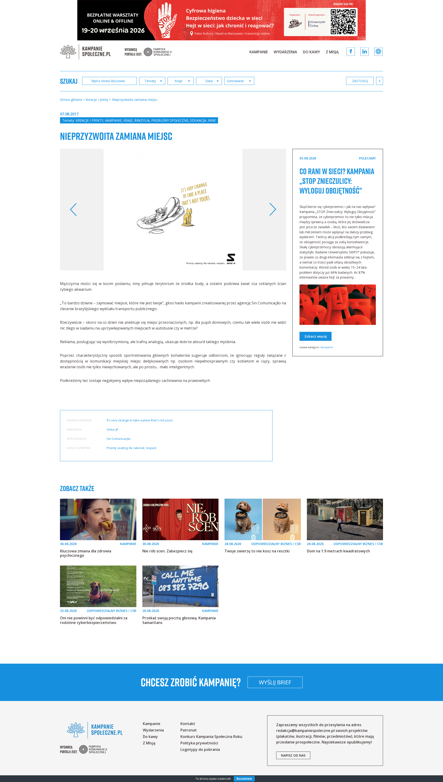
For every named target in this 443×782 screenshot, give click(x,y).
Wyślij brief (275, 682)
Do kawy (311, 51)
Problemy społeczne (169, 120)
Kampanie (258, 51)
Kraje (127, 120)
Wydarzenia (285, 51)
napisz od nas (293, 755)
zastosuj (360, 81)
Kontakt (187, 723)
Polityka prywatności (199, 743)
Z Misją (332, 51)
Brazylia (142, 120)
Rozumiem (244, 779)
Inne (212, 120)
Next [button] (272, 209)
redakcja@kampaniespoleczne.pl (305, 730)
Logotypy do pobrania (200, 749)
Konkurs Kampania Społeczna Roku (211, 736)
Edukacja (198, 120)
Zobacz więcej (315, 336)
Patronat (188, 730)
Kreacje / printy (89, 120)
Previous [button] (73, 209)
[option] (173, 209)
